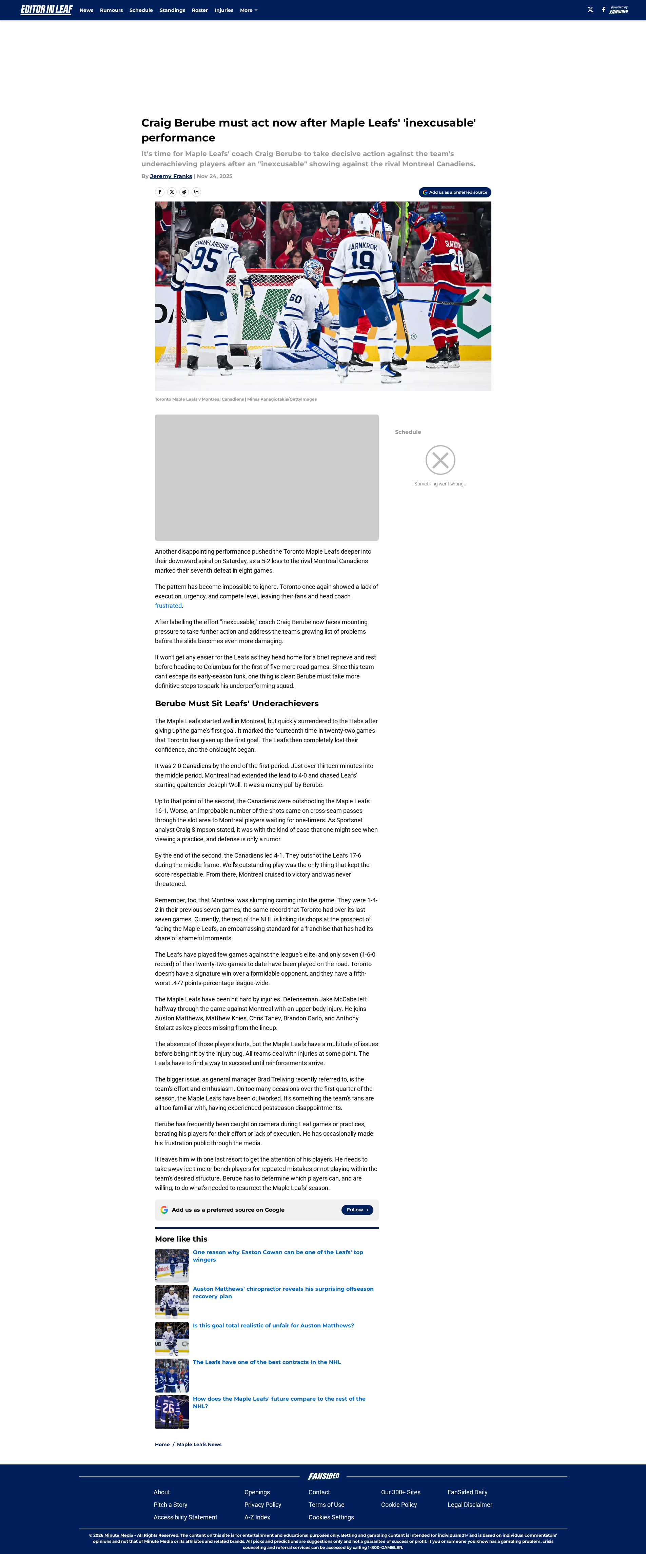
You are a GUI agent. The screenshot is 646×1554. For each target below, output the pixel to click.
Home (162, 1444)
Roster (200, 10)
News (86, 10)
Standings (172, 10)
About (162, 1492)
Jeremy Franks (171, 176)
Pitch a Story (171, 1504)
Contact (319, 1492)
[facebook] (603, 9)
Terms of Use (327, 1504)
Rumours (111, 10)
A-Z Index (257, 1517)
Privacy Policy (262, 1504)
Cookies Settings (331, 1517)
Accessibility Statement (185, 1517)
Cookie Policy (399, 1504)
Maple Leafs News (199, 1444)
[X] (590, 9)
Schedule (141, 10)
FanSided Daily (468, 1492)
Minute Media (118, 1535)
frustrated (168, 605)
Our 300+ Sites (400, 1492)
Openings (257, 1492)
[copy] (196, 192)
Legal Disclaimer (470, 1504)
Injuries (224, 10)
